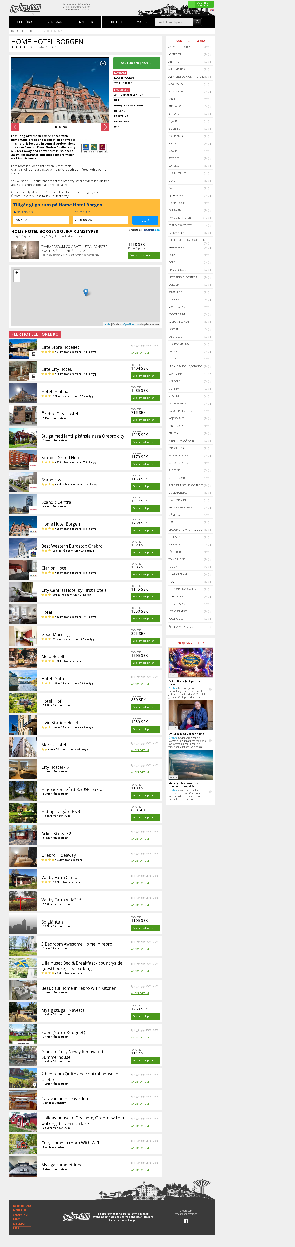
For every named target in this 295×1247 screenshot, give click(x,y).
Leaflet (107, 324)
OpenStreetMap (131, 324)
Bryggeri (174, 158)
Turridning (175, 596)
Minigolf (174, 381)
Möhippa (173, 388)
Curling (173, 165)
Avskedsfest (176, 84)
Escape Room (176, 203)
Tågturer (174, 552)
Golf (171, 262)
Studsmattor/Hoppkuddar (185, 529)
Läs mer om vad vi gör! (123, 1220)
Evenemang (55, 22)
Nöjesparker (176, 418)
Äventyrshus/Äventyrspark (186, 76)
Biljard (172, 121)
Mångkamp (175, 374)
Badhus (173, 99)
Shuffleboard (177, 478)
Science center (178, 463)
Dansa (172, 180)
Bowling (173, 151)
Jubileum (173, 284)
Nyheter (86, 22)
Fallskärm (174, 210)
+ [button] (16, 272)
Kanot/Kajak (175, 292)
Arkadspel (174, 54)
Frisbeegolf (176, 247)
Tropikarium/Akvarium (182, 589)
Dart (171, 188)
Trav (171, 581)
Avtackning (175, 91)
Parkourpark (176, 448)
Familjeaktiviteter (179, 217)
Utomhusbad (176, 604)
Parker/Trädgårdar (181, 440)
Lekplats (173, 359)
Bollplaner (175, 136)
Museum (173, 396)
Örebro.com (17, 30)
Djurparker (175, 195)
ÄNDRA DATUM (140, 352)
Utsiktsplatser (178, 611)
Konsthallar (176, 307)
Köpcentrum (176, 314)
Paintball (174, 433)
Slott (172, 522)
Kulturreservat (178, 321)
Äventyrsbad (176, 69)
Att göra (24, 22)
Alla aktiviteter (182, 626)
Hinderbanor (177, 269)
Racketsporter (178, 455)
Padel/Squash (177, 426)
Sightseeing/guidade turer (186, 485)
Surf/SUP (174, 537)
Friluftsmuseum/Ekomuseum (186, 240)
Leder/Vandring (178, 344)
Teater (172, 566)
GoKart (173, 255)
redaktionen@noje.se (186, 1214)
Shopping (174, 470)
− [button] (16, 278)
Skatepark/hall (178, 500)
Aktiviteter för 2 (179, 47)
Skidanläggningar (180, 507)
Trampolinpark (178, 574)
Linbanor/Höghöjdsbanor (185, 366)
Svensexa (174, 544)
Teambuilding (177, 559)
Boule (172, 143)
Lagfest (173, 329)
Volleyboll (175, 618)
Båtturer (174, 113)
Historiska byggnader (182, 277)
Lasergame (175, 336)
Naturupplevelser (180, 411)
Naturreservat (178, 403)
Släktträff (175, 515)
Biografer (174, 128)
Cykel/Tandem (177, 173)
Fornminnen (176, 232)
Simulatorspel (177, 492)
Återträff (174, 61)
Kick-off (173, 299)
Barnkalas (174, 106)
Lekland (173, 351)
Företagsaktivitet (180, 225)
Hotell (117, 22)
